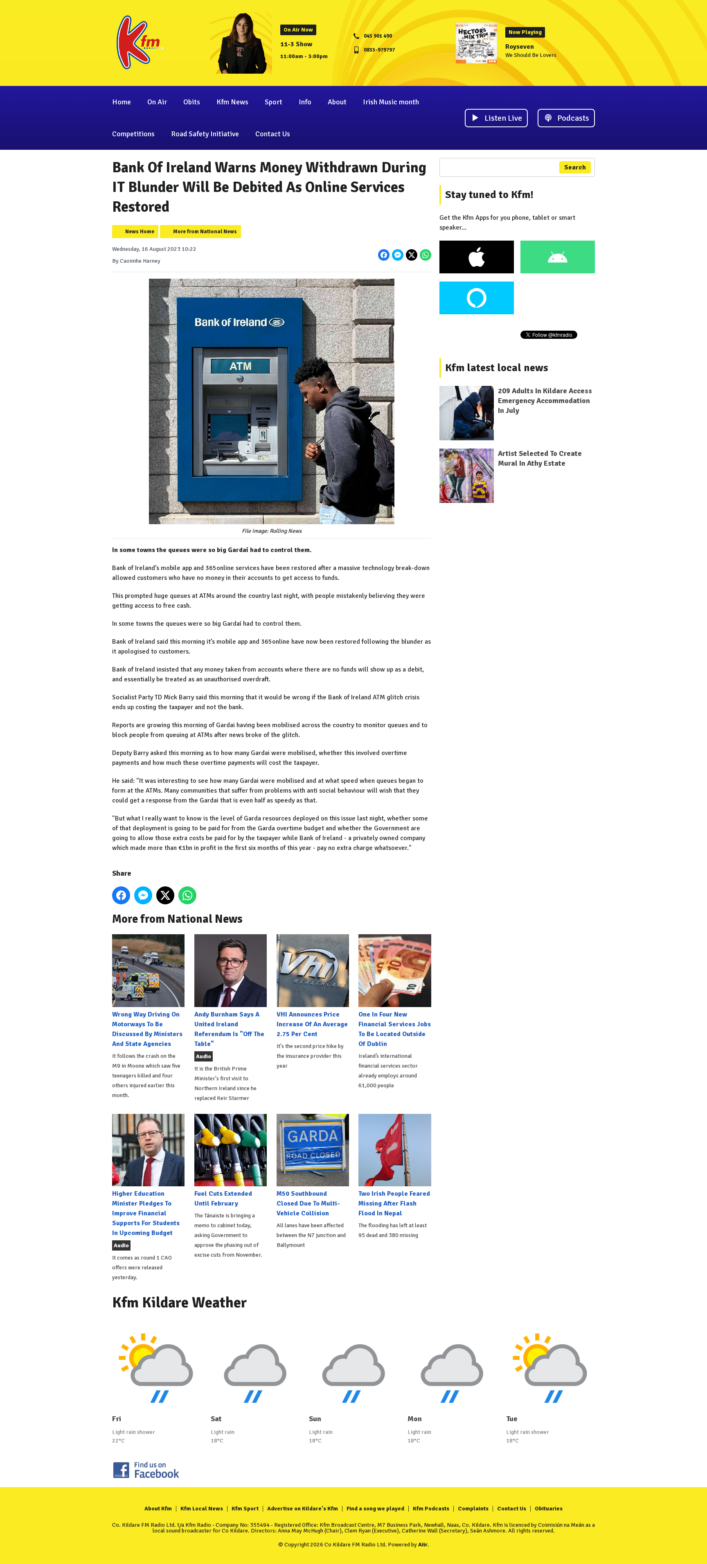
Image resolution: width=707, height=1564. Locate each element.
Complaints (473, 1508)
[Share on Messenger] (397, 255)
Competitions (133, 133)
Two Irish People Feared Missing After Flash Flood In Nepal (394, 1203)
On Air (157, 101)
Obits (191, 101)
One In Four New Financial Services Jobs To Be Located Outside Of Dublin (394, 1029)
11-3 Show (296, 44)
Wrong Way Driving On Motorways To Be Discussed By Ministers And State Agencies (147, 1029)
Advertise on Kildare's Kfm (302, 1508)
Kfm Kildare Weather (179, 1303)
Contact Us (272, 133)
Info (305, 101)
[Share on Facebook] (384, 255)
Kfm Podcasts (431, 1508)
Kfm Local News (201, 1508)
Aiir (423, 1544)
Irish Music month (391, 101)
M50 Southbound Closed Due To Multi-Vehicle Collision (308, 1203)
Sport (273, 101)
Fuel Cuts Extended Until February (223, 1199)
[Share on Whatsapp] (425, 255)
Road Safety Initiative (205, 133)
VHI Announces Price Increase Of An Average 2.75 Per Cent (312, 1024)
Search (575, 167)
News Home (139, 231)
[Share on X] (411, 255)
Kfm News (232, 101)
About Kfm (158, 1508)
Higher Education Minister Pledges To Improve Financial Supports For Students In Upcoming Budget (146, 1213)
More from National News (205, 231)
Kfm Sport (245, 1508)
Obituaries (549, 1508)
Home (121, 101)
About (337, 101)
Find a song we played (375, 1508)
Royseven (519, 47)
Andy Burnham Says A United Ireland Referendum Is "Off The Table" (229, 1029)
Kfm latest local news (496, 367)
